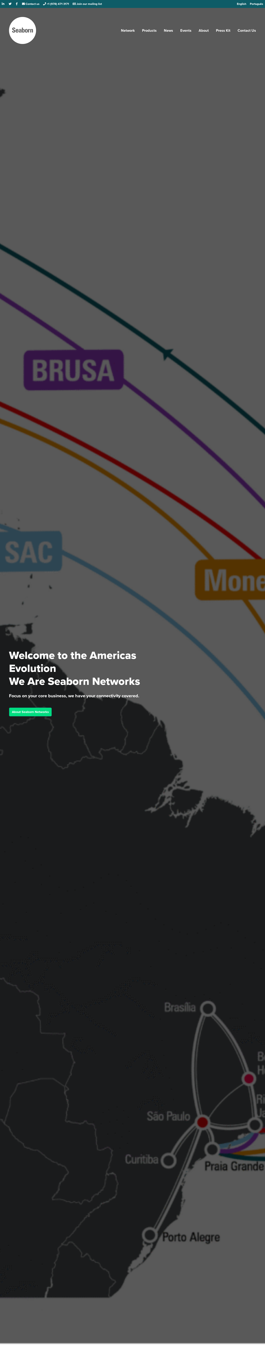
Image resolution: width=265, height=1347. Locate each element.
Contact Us (247, 30)
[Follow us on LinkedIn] (3, 4)
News (168, 30)
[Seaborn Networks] (22, 30)
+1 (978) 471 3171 (57, 4)
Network (128, 30)
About (204, 30)
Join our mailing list (89, 4)
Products (149, 30)
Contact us (32, 4)
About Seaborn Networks (30, 712)
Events (185, 30)
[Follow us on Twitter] (10, 4)
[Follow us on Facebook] (17, 4)
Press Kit (223, 30)
